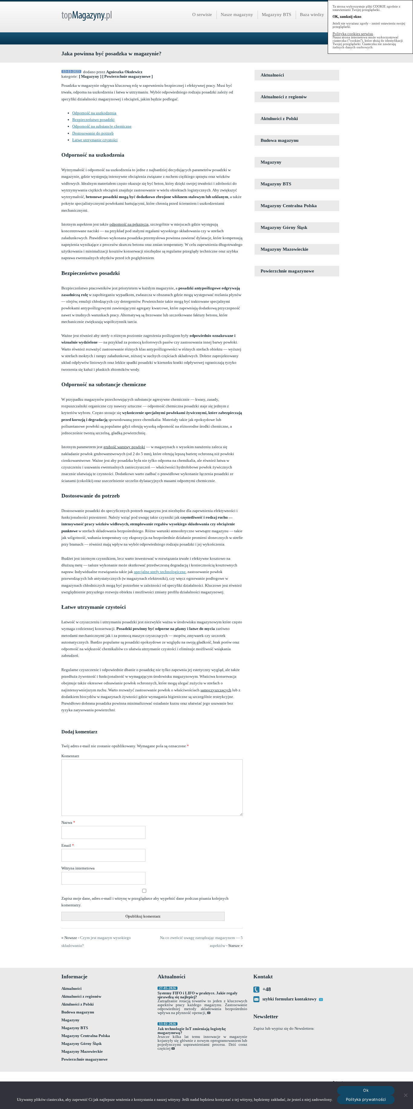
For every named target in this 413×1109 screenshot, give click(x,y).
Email (67, 845)
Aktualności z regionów (284, 96)
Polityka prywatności (366, 1099)
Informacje (74, 977)
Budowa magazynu (279, 140)
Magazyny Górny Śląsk (284, 227)
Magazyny (90, 76)
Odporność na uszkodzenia (94, 113)
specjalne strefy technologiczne (160, 571)
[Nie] (405, 1095)
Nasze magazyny (237, 14)
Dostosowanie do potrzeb (93, 133)
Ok (366, 1090)
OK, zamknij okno (347, 17)
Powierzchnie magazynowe (127, 76)
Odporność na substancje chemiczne (102, 126)
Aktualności (272, 75)
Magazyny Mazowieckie (284, 249)
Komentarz (70, 756)
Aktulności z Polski (279, 118)
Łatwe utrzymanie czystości (95, 140)
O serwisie (202, 14)
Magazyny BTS (276, 14)
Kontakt (263, 977)
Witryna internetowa (78, 868)
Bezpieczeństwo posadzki (93, 119)
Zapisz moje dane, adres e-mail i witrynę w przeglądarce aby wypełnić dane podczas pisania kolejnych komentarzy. (145, 901)
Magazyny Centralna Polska (289, 205)
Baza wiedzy (312, 14)
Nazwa (68, 822)
